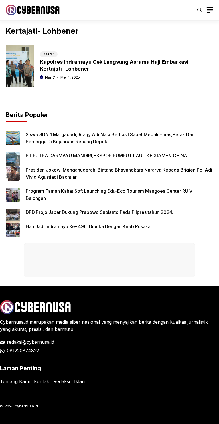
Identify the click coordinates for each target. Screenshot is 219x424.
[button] (199, 10)
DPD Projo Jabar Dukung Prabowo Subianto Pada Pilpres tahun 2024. (99, 212)
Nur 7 (50, 77)
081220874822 (23, 350)
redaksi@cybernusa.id (30, 342)
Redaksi (61, 381)
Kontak (41, 381)
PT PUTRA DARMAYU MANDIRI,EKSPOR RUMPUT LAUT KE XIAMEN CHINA (106, 155)
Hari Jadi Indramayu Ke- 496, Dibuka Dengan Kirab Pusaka (88, 226)
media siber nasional (78, 322)
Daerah (49, 54)
